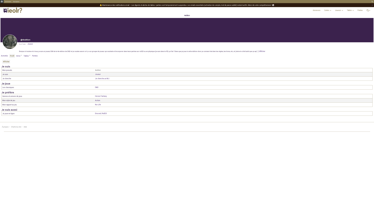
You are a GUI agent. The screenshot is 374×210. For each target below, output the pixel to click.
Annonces (316, 10)
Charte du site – (17, 127)
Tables (349, 10)
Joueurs (338, 10)
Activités (4, 56)
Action (97, 100)
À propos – (6, 127)
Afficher (262, 51)
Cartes (326, 10)
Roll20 (104, 113)
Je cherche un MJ (102, 78)
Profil (12, 56)
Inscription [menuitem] (16, 1)
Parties (360, 10)
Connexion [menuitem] (8, 1)
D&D (96, 87)
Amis (19, 56)
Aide (25, 127)
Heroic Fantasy (101, 96)
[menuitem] (2, 1)
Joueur (30, 44)
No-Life (98, 105)
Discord (98, 113)
